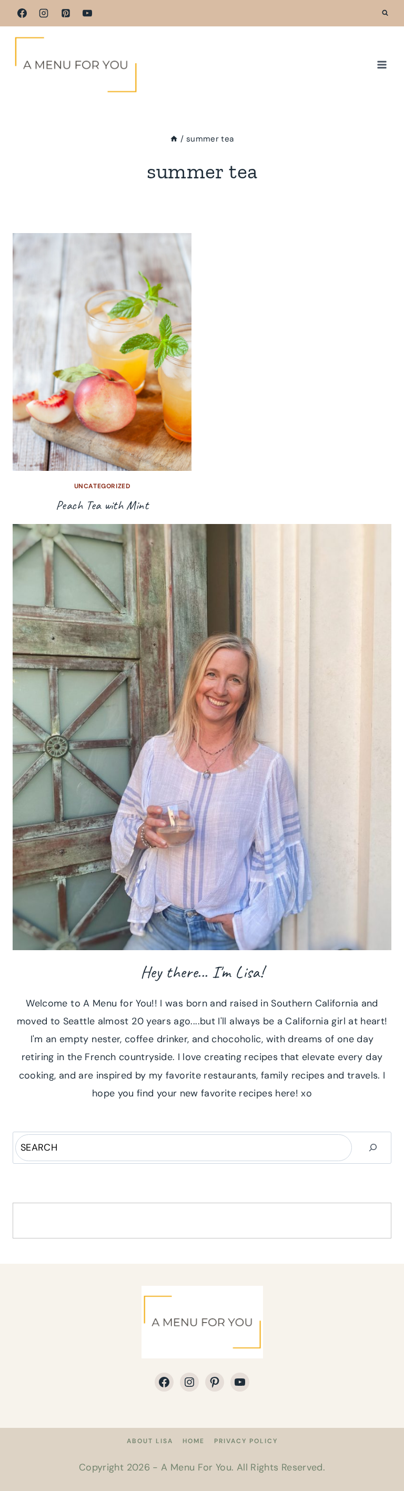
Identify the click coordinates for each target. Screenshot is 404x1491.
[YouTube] (87, 13)
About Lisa (150, 1441)
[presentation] (102, 352)
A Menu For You (196, 1467)
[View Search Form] (385, 13)
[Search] (373, 1147)
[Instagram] (43, 13)
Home (194, 1441)
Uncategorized (102, 486)
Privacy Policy (246, 1441)
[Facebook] (22, 13)
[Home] (174, 139)
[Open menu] (381, 64)
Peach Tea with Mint (102, 505)
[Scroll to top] (378, 1449)
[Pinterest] (65, 13)
